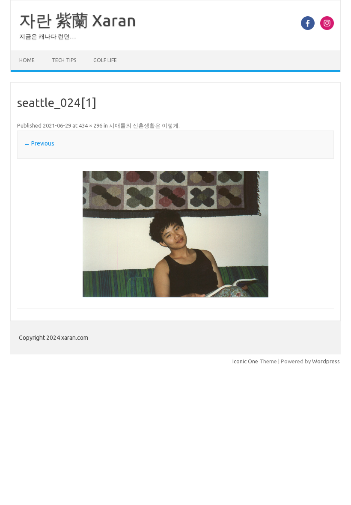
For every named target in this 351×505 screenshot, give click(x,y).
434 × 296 (90, 125)
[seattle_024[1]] (175, 234)
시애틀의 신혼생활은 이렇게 (143, 125)
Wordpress (326, 361)
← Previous (39, 143)
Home (27, 60)
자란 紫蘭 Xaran (77, 20)
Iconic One (245, 361)
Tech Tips (64, 60)
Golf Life (105, 60)
